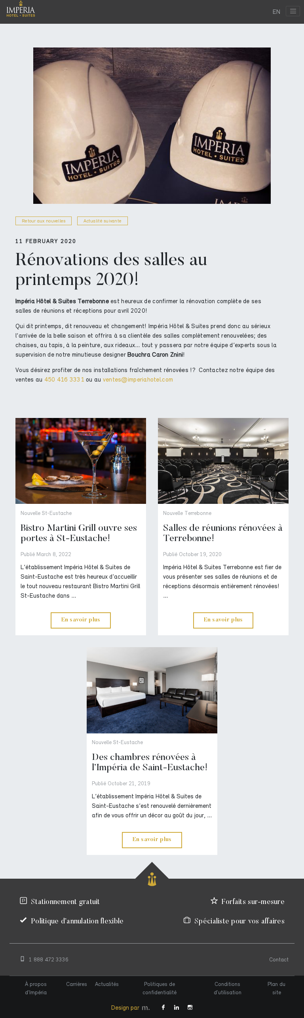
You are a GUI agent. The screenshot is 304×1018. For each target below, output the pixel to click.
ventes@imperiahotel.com (138, 380)
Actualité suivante (103, 221)
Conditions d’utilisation (227, 988)
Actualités (107, 984)
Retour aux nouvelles (43, 221)
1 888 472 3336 (48, 959)
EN (276, 12)
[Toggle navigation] (293, 11)
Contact (279, 959)
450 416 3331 (64, 380)
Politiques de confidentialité (159, 988)
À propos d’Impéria (36, 988)
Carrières (76, 984)
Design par (126, 1008)
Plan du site (276, 988)
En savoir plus (81, 620)
